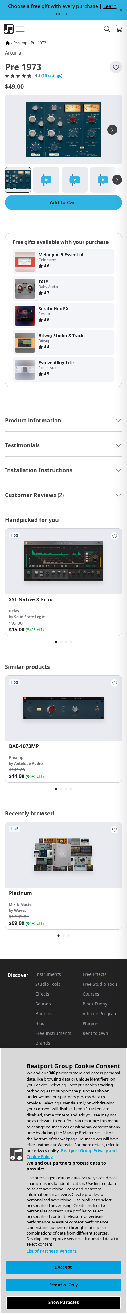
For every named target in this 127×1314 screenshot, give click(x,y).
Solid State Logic (29, 616)
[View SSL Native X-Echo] (63, 561)
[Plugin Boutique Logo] (9, 29)
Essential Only (63, 1285)
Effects (42, 994)
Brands (42, 1043)
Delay (14, 611)
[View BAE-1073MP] (63, 708)
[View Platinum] (63, 855)
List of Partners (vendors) (52, 1251)
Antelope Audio (28, 763)
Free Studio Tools (100, 984)
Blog (40, 1023)
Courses (91, 994)
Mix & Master (21, 904)
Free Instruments (53, 1033)
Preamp (20, 42)
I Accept (63, 1267)
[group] (63, 582)
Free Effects (95, 974)
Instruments (48, 974)
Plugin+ (90, 1023)
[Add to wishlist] (116, 67)
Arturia (13, 52)
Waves (20, 910)
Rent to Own (95, 1033)
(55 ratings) (51, 76)
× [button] (120, 9)
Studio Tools (47, 984)
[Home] (7, 42)
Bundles (43, 1013)
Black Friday (95, 1004)
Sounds (43, 1004)
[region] (63, 1181)
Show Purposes (63, 1302)
